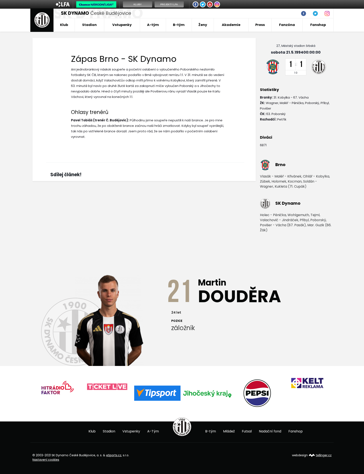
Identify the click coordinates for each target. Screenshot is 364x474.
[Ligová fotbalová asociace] (63, 5)
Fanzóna (287, 24)
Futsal (247, 431)
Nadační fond (270, 431)
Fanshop (318, 24)
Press (260, 24)
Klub (64, 24)
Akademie (231, 24)
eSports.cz (113, 455)
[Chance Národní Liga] (96, 5)
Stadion (89, 24)
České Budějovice (96, 13)
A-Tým (153, 431)
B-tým (179, 24)
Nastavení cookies (45, 460)
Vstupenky (122, 24)
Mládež (229, 431)
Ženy (202, 24)
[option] (57, 389)
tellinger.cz (324, 455)
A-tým (153, 24)
